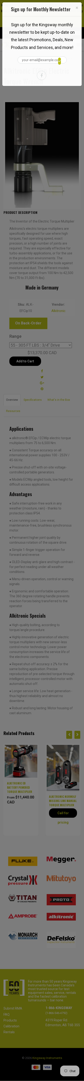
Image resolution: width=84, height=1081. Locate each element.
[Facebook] (41, 75)
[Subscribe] (59, 61)
